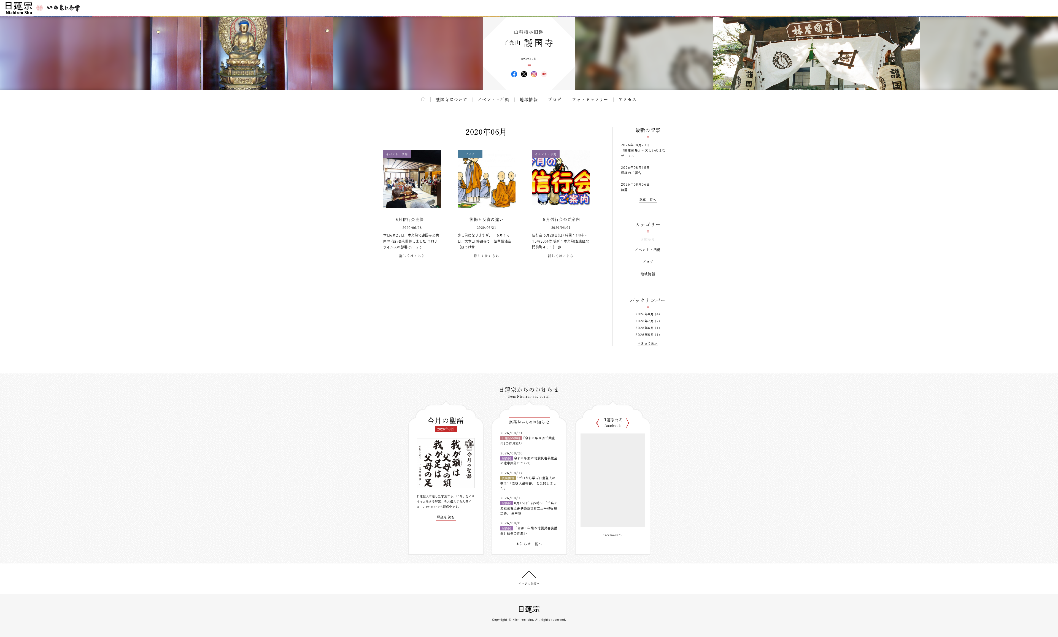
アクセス (628, 99)
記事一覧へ (648, 199)
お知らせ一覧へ (529, 544)
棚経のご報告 (631, 172)
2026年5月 (644, 334)
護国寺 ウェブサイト (544, 74)
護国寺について (452, 99)
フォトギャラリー (590, 99)
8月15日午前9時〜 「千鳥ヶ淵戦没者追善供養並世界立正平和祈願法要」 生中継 (529, 508)
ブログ (555, 99)
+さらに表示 (648, 343)
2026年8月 (644, 314)
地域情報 (529, 99)
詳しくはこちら (412, 255)
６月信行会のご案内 (561, 219)
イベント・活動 (494, 99)
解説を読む (446, 517)
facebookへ (612, 534)
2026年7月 (644, 320)
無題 (624, 189)
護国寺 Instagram (534, 74)
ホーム (423, 99)
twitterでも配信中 (439, 506)
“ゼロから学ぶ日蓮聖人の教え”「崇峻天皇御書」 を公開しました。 (528, 483)
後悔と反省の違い (486, 219)
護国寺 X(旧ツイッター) (524, 74)
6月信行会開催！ (412, 219)
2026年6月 (644, 327)
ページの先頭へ (529, 583)
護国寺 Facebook (514, 74)
